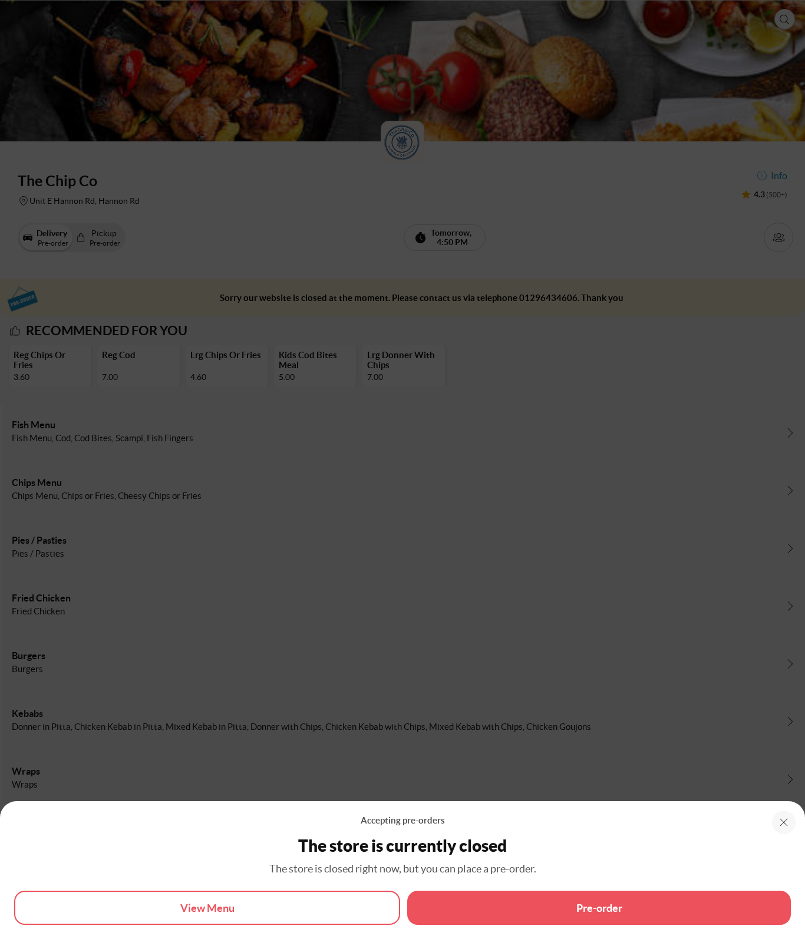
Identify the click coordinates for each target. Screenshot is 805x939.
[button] (784, 822)
